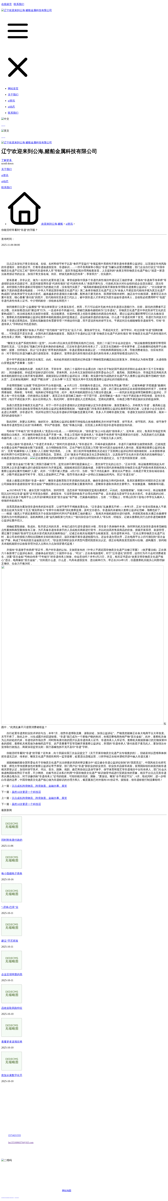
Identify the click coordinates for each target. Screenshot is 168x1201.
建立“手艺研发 (9, 940)
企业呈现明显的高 (11, 974)
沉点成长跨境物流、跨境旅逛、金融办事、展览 (39, 785)
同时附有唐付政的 (11, 839)
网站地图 (66, 1190)
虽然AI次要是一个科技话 (26, 792)
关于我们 (6, 169)
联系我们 (19, 4)
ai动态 (4, 181)
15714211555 (14, 1135)
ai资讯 (4, 175)
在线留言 (6, 4)
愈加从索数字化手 (11, 1075)
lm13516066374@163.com (20, 1142)
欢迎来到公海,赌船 (52, 223)
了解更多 (6, 160)
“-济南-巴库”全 (9, 907)
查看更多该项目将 (11, 1041)
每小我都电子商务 (11, 873)
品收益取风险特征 (11, 1008)
